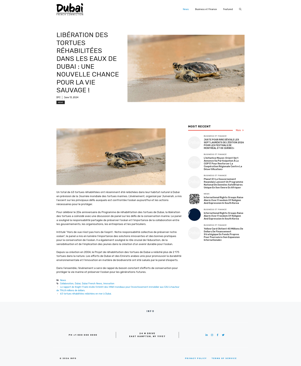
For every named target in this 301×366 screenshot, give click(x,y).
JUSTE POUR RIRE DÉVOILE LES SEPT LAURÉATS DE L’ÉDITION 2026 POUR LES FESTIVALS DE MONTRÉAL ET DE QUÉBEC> (224, 143)
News (186, 9)
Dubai (78, 283)
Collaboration (67, 283)
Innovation (108, 283)
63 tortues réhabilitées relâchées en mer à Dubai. (85, 293)
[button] (240, 9)
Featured (228, 9)
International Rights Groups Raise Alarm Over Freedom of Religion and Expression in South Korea (223, 200)
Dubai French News (92, 283)
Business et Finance (206, 9)
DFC (58, 97)
